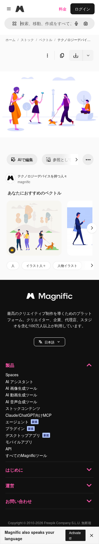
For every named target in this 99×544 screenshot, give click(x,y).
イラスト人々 (36, 265)
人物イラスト (67, 265)
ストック (27, 39)
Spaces (12, 374)
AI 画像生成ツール (21, 388)
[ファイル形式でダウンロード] (88, 55)
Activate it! (75, 535)
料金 (63, 9)
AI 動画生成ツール (21, 394)
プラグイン (20, 428)
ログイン (82, 9)
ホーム (10, 39)
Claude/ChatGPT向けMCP (28, 415)
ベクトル (45, 39)
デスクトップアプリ (27, 435)
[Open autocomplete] (12, 23)
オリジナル (38, 74)
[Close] (91, 535)
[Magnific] (49, 297)
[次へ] (76, 159)
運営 (10, 485)
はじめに (14, 470)
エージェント (21, 421)
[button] (49, 341)
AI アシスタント (19, 381)
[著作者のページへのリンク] (10, 178)
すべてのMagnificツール (26, 455)
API (9, 448)
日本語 (49, 342)
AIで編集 (25, 159)
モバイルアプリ (19, 442)
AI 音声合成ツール (21, 401)
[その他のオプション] (47, 55)
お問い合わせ (19, 501)
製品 (10, 365)
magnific (24, 181)
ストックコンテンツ (23, 408)
